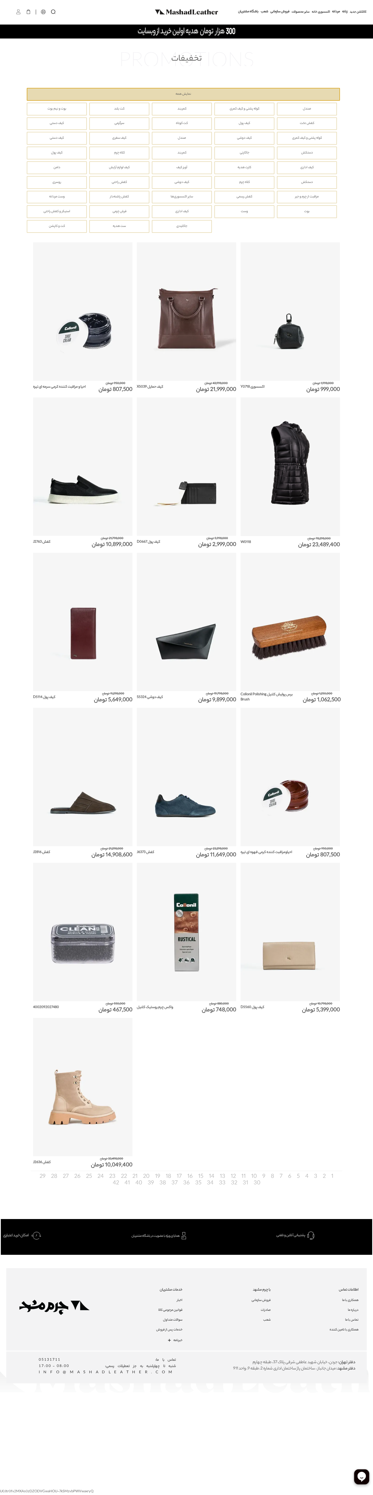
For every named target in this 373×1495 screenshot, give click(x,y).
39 (150, 1183)
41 (126, 1183)
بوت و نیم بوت (57, 109)
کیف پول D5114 (44, 697)
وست (244, 211)
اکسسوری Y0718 (253, 387)
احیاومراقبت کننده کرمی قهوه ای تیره (266, 852)
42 (116, 1183)
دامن (57, 167)
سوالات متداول (172, 1320)
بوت (307, 211)
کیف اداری (307, 167)
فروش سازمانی (279, 11)
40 (138, 1183)
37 (174, 1183)
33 (222, 1183)
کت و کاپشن (57, 226)
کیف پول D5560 (252, 1007)
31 (245, 1183)
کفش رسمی (244, 197)
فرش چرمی (119, 211)
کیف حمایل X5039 (150, 387)
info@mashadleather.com (107, 1372)
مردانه (336, 11)
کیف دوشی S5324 (150, 697)
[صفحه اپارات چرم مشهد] (228, 1414)
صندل (307, 109)
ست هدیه (119, 226)
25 (88, 1177)
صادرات (266, 1310)
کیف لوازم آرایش (119, 167)
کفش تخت (307, 123)
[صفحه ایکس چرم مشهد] (208, 1414)
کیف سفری (119, 138)
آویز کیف (181, 167)
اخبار (179, 1300)
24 (100, 1177)
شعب (264, 11)
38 (162, 1183)
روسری (56, 182)
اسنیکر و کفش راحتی (56, 211)
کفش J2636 (42, 1162)
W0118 (246, 542)
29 (43, 1177)
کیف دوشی (244, 138)
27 (65, 1177)
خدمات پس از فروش (169, 1330)
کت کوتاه (182, 123)
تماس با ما (352, 1320)
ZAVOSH (251, 1426)
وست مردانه (57, 197)
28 (53, 1177)
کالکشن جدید (358, 12)
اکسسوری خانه (321, 12)
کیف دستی (57, 123)
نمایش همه (183, 94)
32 (233, 1183)
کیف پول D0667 (148, 542)
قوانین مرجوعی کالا (170, 1310)
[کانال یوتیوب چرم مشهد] (188, 1414)
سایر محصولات (301, 12)
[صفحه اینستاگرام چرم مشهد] (169, 1414)
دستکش (307, 153)
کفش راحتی (119, 182)
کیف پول (244, 123)
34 (210, 1183)
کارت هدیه (244, 167)
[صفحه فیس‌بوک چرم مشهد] (149, 1414)
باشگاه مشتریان (248, 11)
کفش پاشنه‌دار (119, 197)
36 (186, 1183)
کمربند (182, 109)
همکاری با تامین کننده (344, 1330)
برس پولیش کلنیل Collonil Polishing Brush (267, 697)
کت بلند (119, 109)
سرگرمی (119, 123)
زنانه (345, 11)
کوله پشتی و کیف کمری (244, 109)
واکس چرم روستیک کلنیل (155, 1007)
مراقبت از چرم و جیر (307, 197)
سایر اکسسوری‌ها (182, 197)
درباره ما (353, 1310)
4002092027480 (46, 1007)
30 (256, 1183)
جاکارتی (244, 153)
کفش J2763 (42, 542)
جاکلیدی (181, 226)
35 (198, 1183)
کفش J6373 (145, 852)
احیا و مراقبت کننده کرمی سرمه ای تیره (59, 387)
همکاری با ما (350, 1300)
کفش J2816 (41, 852)
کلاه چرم (119, 153)
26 (77, 1177)
